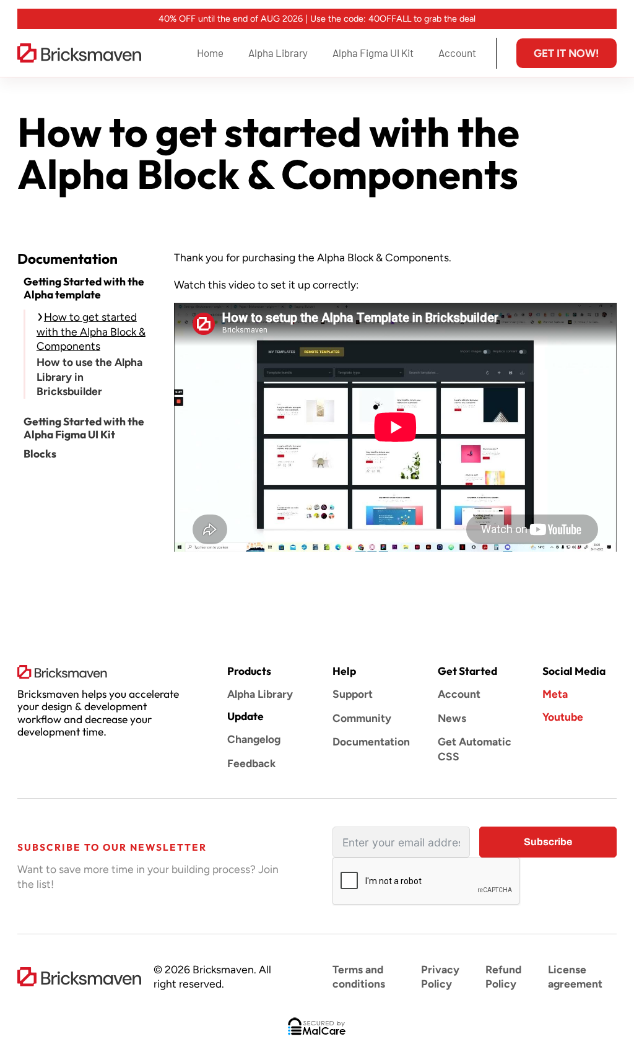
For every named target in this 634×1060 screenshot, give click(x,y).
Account (457, 52)
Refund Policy (503, 976)
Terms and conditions (358, 976)
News (452, 717)
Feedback (251, 763)
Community (361, 717)
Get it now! (566, 52)
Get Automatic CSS (474, 748)
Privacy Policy (440, 976)
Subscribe (548, 841)
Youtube (562, 716)
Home (210, 52)
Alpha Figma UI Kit (373, 52)
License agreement (575, 976)
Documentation (369, 741)
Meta (555, 693)
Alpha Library (278, 52)
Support (352, 693)
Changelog (253, 738)
